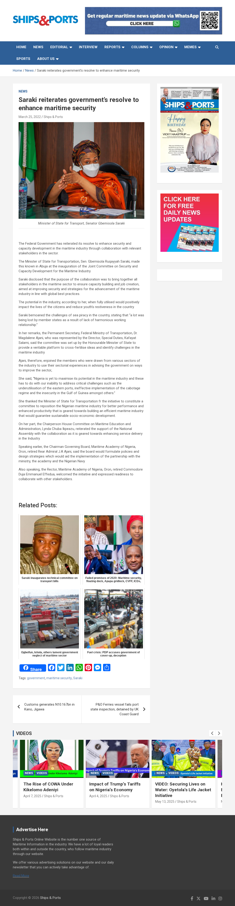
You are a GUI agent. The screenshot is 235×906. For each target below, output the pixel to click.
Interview (88, 47)
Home (21, 47)
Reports (112, 47)
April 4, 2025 (98, 796)
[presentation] (212, 733)
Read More (21, 876)
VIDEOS (24, 733)
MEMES (190, 47)
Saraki (77, 678)
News (38, 47)
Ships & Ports (53, 117)
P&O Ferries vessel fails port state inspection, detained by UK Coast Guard (114, 709)
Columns (139, 47)
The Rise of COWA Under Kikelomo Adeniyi (48, 786)
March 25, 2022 (30, 117)
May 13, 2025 (164, 801)
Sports (23, 59)
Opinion (166, 47)
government (36, 678)
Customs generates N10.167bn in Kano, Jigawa (49, 706)
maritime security (59, 678)
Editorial (59, 47)
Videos (42, 773)
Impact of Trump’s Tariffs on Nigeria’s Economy (114, 786)
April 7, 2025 (32, 796)
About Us (46, 59)
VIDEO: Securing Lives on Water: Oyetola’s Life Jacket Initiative (183, 789)
